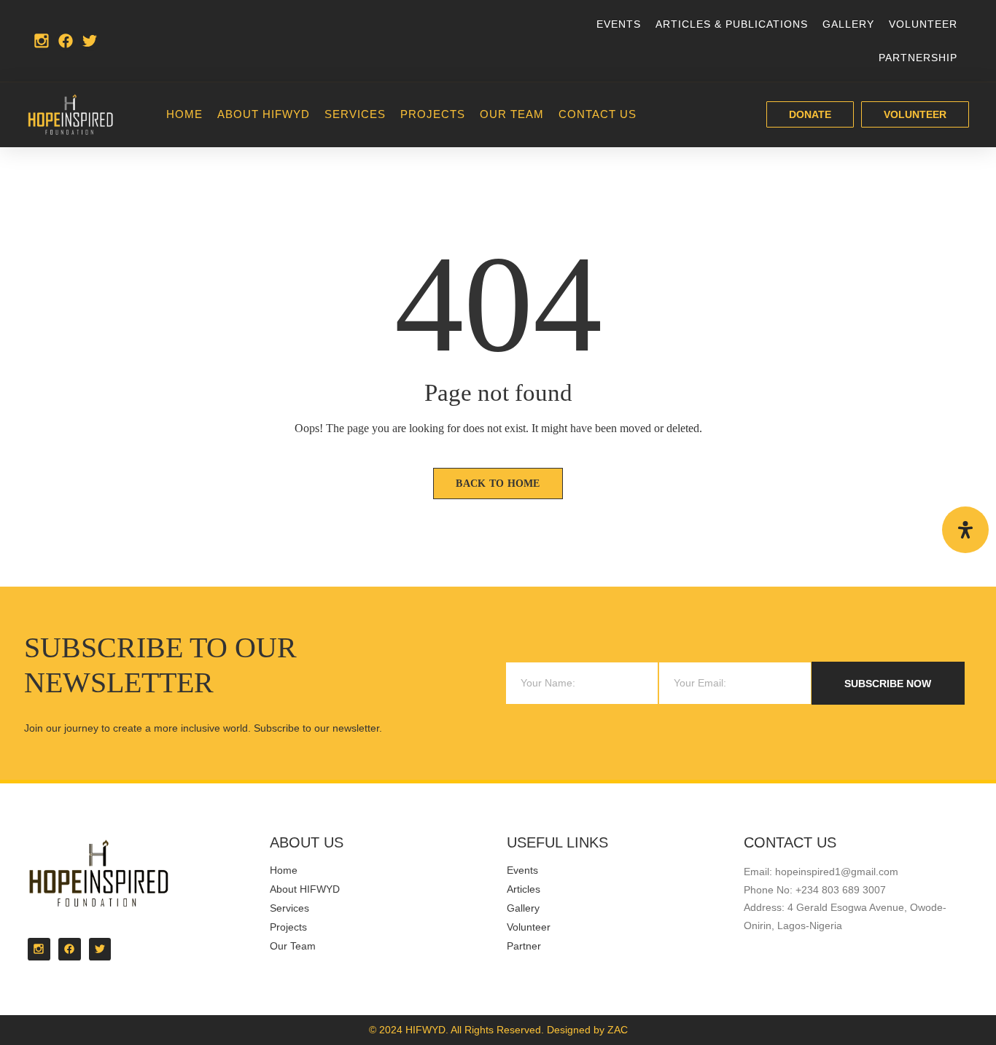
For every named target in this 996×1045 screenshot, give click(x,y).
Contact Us (598, 114)
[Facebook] (65, 41)
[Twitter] (89, 41)
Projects (432, 114)
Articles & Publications (731, 24)
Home (184, 114)
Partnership (918, 57)
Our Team (512, 114)
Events (618, 24)
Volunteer (923, 24)
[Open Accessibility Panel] (965, 529)
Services (355, 114)
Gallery (848, 24)
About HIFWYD (263, 114)
